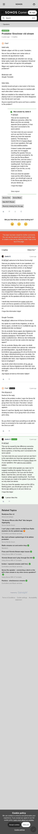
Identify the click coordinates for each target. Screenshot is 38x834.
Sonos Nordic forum (8, 525)
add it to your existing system (21, 144)
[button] (2, 13)
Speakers (6, 24)
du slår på (29, 364)
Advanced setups (7, 517)
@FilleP (15, 115)
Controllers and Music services (12, 533)
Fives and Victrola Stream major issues (16, 551)
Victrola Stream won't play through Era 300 (17, 558)
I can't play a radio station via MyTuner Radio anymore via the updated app (18, 530)
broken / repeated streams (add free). (15, 564)
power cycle (25, 301)
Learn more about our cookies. (23, 820)
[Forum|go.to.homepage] (14, 12)
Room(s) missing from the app (13, 206)
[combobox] (19, 18)
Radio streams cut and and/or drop (14, 545)
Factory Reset (27, 141)
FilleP (6, 43)
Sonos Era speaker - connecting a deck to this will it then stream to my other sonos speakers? (19, 571)
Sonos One (6, 198)
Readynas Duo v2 (8, 514)
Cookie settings (22, 597)
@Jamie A (8, 392)
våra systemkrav (15, 352)
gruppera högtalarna (8, 335)
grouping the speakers (9, 275)
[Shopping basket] (34, 4)
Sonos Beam (17, 198)
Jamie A (7, 256)
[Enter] (3, 18)
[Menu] (3, 4)
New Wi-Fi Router (8, 202)
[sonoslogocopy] (19, 4)
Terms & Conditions (8, 597)
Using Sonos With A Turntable (12, 554)
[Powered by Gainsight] (19, 593)
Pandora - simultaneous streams (13, 580)
